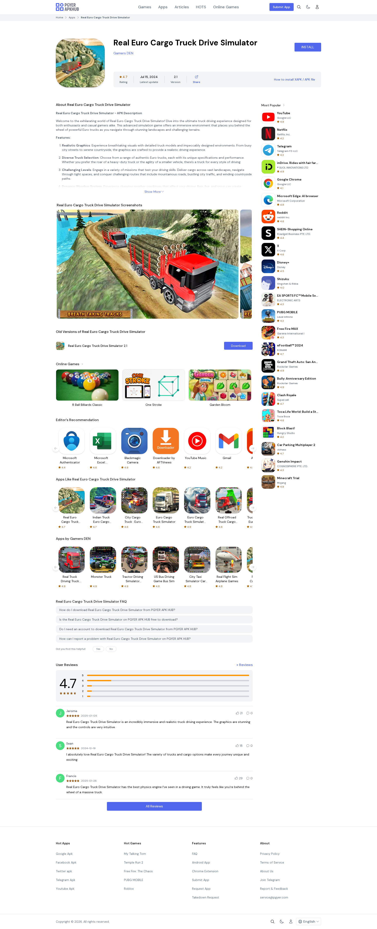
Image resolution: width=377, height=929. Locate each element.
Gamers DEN (123, 53)
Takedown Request (205, 897)
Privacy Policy (270, 854)
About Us (266, 871)
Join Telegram (270, 880)
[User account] (317, 7)
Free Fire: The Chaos (138, 871)
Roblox (129, 889)
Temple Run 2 (133, 862)
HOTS (201, 7)
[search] (299, 7)
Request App (201, 889)
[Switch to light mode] (308, 7)
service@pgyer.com (274, 897)
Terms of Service (272, 862)
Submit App (281, 7)
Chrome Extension (205, 871)
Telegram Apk (65, 880)
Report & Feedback (274, 889)
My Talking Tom (135, 854)
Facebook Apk (66, 862)
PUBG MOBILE (133, 880)
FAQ (194, 854)
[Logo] (67, 7)
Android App (201, 862)
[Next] (244, 264)
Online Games (226, 7)
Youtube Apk (65, 889)
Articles (182, 7)
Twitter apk (64, 871)
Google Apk (64, 854)
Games (144, 7)
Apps (163, 7)
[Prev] (64, 264)
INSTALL (308, 47)
